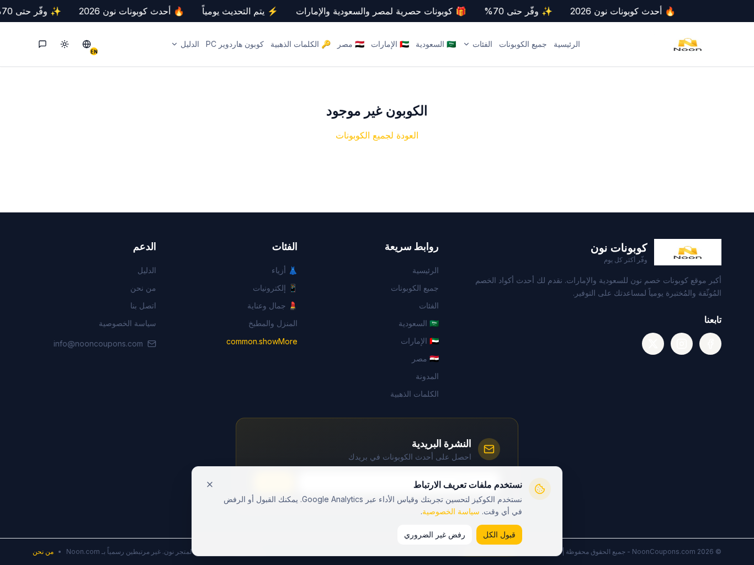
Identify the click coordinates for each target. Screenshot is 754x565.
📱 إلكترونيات (275, 287)
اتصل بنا (143, 305)
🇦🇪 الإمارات (390, 44)
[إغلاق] (209, 484)
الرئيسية (567, 44)
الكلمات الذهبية (414, 393)
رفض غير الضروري (434, 534)
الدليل (189, 44)
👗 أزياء (285, 270)
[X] (653, 344)
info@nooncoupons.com (98, 343)
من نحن (143, 287)
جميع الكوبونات (523, 44)
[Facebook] (710, 344)
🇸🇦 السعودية (436, 44)
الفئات (482, 44)
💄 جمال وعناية (272, 305)
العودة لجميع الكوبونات (377, 135)
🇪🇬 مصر (350, 44)
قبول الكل (499, 534)
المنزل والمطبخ (273, 323)
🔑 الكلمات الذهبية (300, 44)
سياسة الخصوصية (451, 511)
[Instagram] (682, 344)
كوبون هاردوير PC (235, 44)
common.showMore (262, 341)
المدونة (427, 376)
